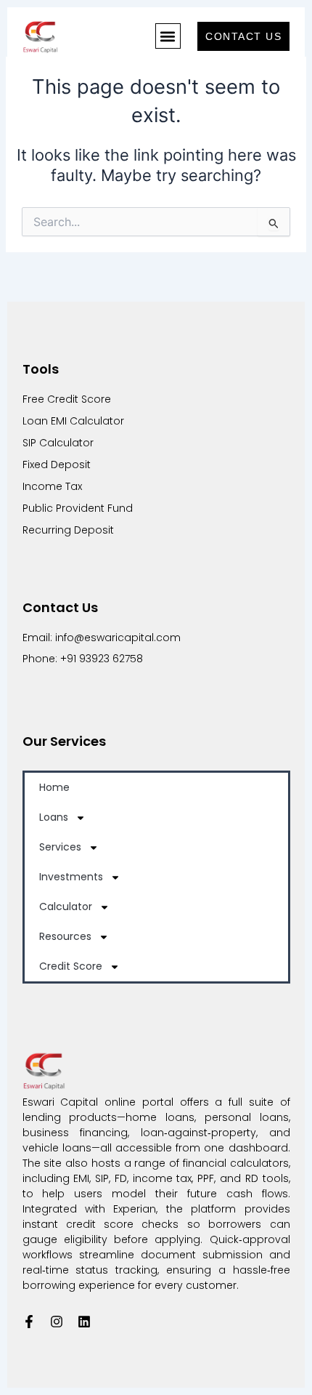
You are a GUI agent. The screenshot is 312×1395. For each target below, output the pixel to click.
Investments (71, 876)
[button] (168, 36)
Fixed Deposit (56, 464)
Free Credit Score (66, 399)
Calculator (65, 906)
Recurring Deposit (68, 530)
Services (60, 847)
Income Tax (53, 486)
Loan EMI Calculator (73, 421)
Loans (53, 817)
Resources (65, 936)
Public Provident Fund (77, 508)
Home (54, 787)
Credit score (70, 966)
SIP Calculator (58, 442)
